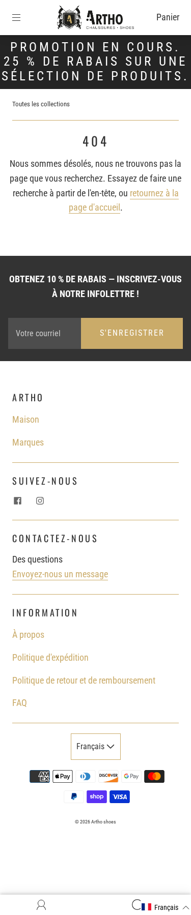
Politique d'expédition (50, 657)
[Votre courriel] (44, 333)
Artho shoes (103, 821)
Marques (28, 442)
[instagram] (40, 500)
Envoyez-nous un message (60, 574)
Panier (167, 17)
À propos (28, 634)
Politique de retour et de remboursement (83, 680)
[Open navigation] (23, 17)
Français (91, 746)
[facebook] (17, 500)
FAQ (19, 702)
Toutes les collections (41, 104)
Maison (25, 419)
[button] (166, 907)
